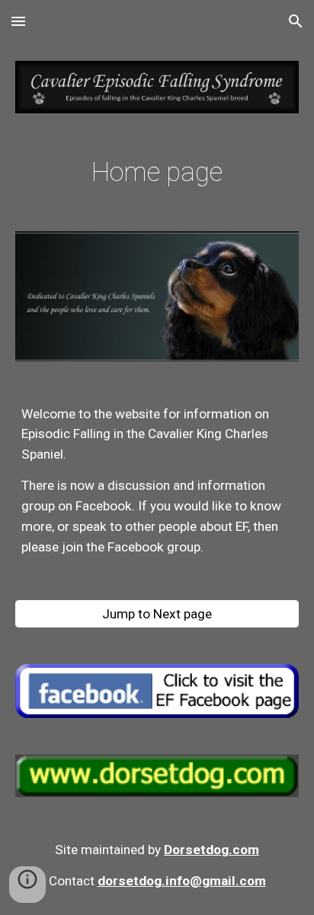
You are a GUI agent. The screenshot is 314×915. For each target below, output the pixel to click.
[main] (157, 172)
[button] (18, 21)
